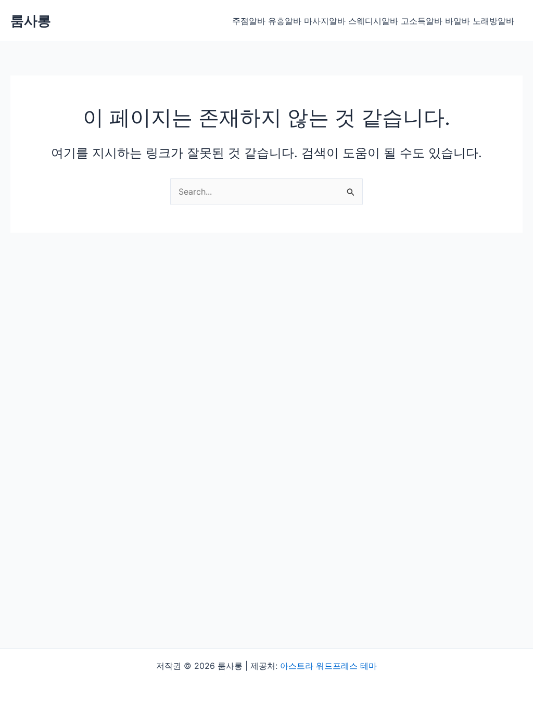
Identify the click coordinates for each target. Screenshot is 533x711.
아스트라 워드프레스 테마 (328, 666)
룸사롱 (30, 20)
